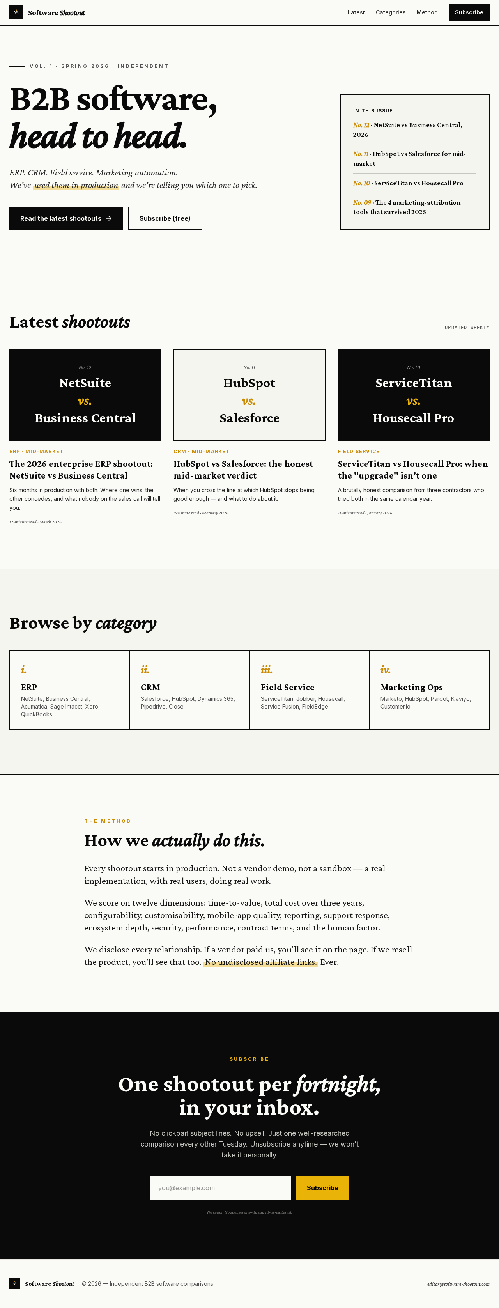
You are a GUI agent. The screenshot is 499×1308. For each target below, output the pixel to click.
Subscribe (469, 12)
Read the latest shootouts (60, 218)
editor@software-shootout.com (458, 1284)
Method (427, 12)
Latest (356, 12)
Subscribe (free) (165, 218)
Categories (391, 12)
